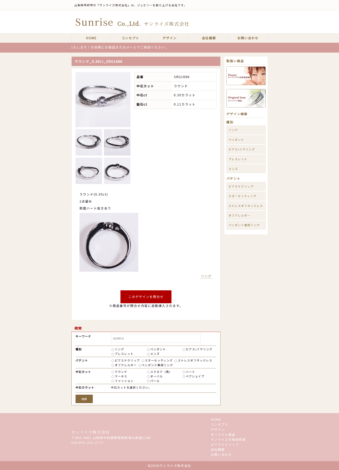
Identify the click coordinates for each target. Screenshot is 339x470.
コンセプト (130, 38)
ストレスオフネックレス (195, 360)
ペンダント (158, 349)
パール (155, 381)
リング (206, 276)
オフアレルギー (126, 365)
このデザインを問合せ (146, 296)
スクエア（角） (161, 372)
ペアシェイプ (195, 376)
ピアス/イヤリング (199, 349)
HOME (91, 38)
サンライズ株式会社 (90, 432)
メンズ (155, 354)
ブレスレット (124, 354)
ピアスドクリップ (127, 360)
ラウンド (121, 372)
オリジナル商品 (223, 434)
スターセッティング (159, 360)
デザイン (170, 38)
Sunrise (132, 21)
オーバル (156, 376)
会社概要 (209, 38)
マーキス (121, 376)
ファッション (124, 381)
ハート (190, 372)
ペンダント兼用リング (157, 365)
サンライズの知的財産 (228, 439)
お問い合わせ (248, 38)
